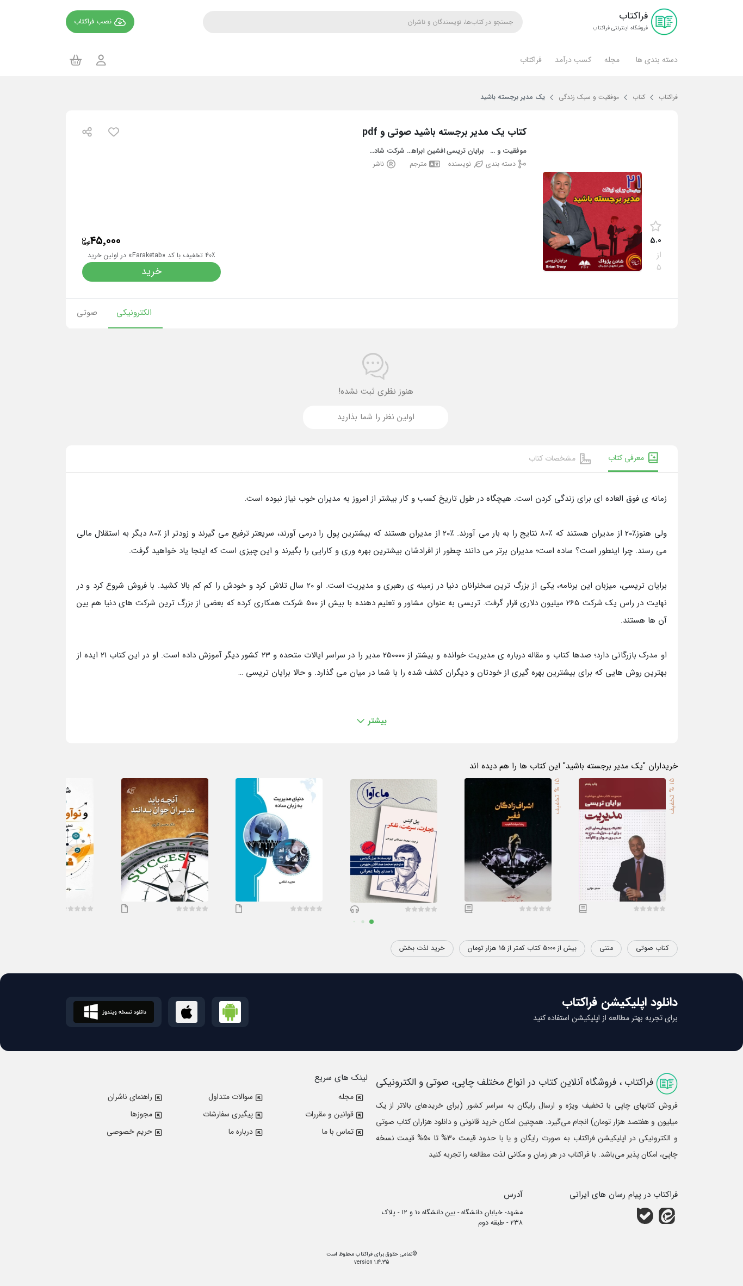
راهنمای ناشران (130, 1097)
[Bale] (645, 1215)
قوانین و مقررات (329, 1114)
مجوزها (141, 1114)
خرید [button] (151, 271)
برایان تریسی (465, 151)
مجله (346, 1097)
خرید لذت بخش (422, 948)
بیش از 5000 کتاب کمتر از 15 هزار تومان (522, 948)
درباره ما (240, 1132)
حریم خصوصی (129, 1132)
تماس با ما (338, 1132)
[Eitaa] (667, 1215)
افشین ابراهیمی (425, 151)
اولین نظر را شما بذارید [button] (375, 417)
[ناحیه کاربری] (101, 60)
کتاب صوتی (652, 948)
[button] (655, 60)
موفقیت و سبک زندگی (506, 151)
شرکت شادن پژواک (384, 151)
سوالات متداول (230, 1097)
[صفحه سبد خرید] (76, 60)
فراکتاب (363, 1254)
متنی (606, 948)
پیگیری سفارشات (228, 1114)
